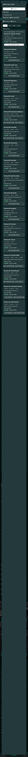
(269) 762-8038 (7, 86)
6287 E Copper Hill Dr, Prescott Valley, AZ (13, 259)
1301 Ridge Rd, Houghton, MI (10, 212)
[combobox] (12, 15)
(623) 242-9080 (7, 277)
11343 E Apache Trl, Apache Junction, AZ (13, 38)
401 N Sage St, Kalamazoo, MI (10, 84)
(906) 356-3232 (7, 183)
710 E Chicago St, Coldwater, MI (11, 53)
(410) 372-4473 (7, 118)
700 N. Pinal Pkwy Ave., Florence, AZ (12, 228)
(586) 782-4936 (7, 71)
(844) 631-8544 (7, 55)
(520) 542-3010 (7, 230)
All (5, 25)
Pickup (15, 8)
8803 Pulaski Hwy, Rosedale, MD (11, 131)
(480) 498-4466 (7, 40)
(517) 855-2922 (7, 214)
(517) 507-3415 (7, 151)
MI (18, 25)
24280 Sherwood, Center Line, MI (11, 69)
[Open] (24, 14)
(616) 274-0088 (7, 102)
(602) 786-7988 (7, 308)
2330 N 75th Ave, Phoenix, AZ (11, 306)
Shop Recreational (14, 44)
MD (14, 25)
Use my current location (11, 17)
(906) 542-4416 (7, 199)
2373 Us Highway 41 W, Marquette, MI (12, 197)
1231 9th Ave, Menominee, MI (10, 149)
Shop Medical (19, 122)
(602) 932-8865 (7, 292)
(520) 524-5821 (7, 245)
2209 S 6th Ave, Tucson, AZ (10, 243)
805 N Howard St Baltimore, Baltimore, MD (13, 116)
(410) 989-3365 (7, 133)
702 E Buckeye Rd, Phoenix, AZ (11, 290)
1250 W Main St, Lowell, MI (10, 100)
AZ (9, 25)
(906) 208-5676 (7, 166)
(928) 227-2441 (7, 261)
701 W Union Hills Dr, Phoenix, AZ (11, 275)
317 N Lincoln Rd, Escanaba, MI (11, 164)
